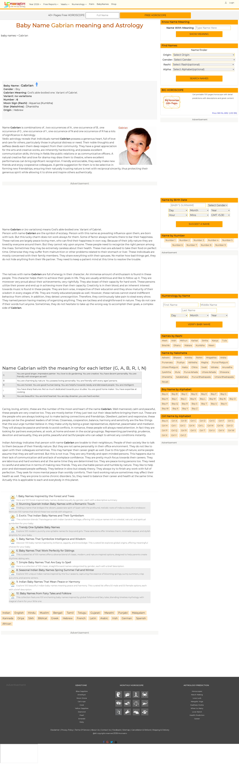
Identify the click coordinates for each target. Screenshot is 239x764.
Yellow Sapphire (81, 708)
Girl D (202, 421)
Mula (177, 372)
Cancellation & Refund (141, 730)
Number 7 (192, 245)
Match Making (197, 695)
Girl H (165, 425)
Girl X (164, 435)
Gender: (167, 59)
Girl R (184, 430)
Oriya (21, 618)
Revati (165, 382)
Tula (224, 340)
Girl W (231, 430)
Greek (55, 618)
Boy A (165, 394)
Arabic (104, 618)
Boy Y (185, 408)
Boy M (212, 399)
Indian (6, 612)
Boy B (175, 394)
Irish (115, 618)
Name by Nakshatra (174, 352)
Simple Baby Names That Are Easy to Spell (45, 562)
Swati (204, 367)
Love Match (197, 712)
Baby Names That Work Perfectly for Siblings (46, 550)
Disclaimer (55, 730)
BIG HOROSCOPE (172, 90)
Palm (91, 4)
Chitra (194, 367)
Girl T (202, 430)
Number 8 (206, 245)
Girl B (183, 421)
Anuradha (227, 367)
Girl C (193, 421)
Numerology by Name (176, 295)
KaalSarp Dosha (197, 705)
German (127, 618)
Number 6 (177, 245)
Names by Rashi (172, 335)
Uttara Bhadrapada (224, 377)
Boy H (165, 399)
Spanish (141, 618)
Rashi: (167, 64)
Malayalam (138, 612)
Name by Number (173, 235)
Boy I (174, 399)
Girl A (174, 421)
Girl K (191, 425)
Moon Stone (82, 698)
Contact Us (106, 730)
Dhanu (177, 345)
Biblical (42, 618)
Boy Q (175, 404)
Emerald (81, 719)
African (6, 623)
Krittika (188, 357)
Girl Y (174, 435)
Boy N (223, 399)
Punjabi (123, 612)
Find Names (169, 45)
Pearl (82, 715)
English (19, 612)
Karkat (194, 340)
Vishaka (214, 367)
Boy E (204, 394)
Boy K (193, 399)
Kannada (7, 618)
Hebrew (18, 110)
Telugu (82, 612)
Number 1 (170, 240)
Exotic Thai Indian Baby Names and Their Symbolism (51, 515)
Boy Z (195, 408)
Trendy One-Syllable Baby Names (39, 527)
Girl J (182, 425)
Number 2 (184, 240)
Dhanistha (32, 106)
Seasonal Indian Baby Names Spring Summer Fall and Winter (56, 570)
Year (34, 4)
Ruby (82, 722)
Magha (204, 362)
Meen (211, 345)
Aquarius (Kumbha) (41, 103)
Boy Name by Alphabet (176, 389)
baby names (8, 35)
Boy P (165, 404)
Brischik (166, 345)
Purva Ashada (191, 372)
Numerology (78, 4)
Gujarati (95, 612)
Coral (82, 705)
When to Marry (197, 708)
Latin (93, 618)
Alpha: (167, 69)
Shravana (224, 372)
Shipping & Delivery (160, 730)
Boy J (183, 399)
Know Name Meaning (175, 21)
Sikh (31, 618)
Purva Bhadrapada (201, 377)
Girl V (221, 430)
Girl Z (183, 435)
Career (197, 719)
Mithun (183, 340)
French (81, 618)
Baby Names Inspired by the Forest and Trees (46, 496)
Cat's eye (82, 701)
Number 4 (213, 240)
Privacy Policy (67, 730)
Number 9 (220, 245)
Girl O (230, 425)
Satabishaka (182, 377)
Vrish (173, 340)
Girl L (201, 425)
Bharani (177, 357)
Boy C (184, 394)
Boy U (214, 404)
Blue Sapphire (82, 691)
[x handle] (111, 742)
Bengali (57, 612)
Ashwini (165, 357)
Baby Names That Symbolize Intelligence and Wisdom (52, 538)
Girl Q (174, 430)
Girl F (221, 421)
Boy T (204, 404)
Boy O (233, 399)
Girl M (210, 425)
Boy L (202, 399)
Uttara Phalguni (170, 367)
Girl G (231, 421)
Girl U (212, 430)
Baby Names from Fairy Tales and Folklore (45, 593)
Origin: (167, 54)
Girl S (193, 430)
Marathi (109, 612)
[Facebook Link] (103, 742)
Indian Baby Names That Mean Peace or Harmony (49, 581)
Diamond (82, 712)
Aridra (223, 357)
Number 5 (227, 240)
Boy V (224, 404)
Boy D (194, 394)
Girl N (220, 425)
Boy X (175, 408)
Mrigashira (211, 357)
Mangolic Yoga (197, 701)
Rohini (199, 357)
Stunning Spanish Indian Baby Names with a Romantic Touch (57, 503)
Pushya (180, 362)
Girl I (174, 425)
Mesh (164, 340)
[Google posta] (107, 742)
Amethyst (82, 695)
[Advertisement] (75, 54)
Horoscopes (197, 691)
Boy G (223, 394)
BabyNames (103, 4)
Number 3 (199, 240)
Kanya (215, 340)
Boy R (185, 404)
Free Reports (49, 4)
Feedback (116, 730)
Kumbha (200, 345)
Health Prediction (197, 715)
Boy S (194, 404)
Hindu (31, 612)
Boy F (213, 394)
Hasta (185, 367)
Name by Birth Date (174, 199)
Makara (188, 345)
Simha (205, 340)
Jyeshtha (166, 372)
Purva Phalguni (220, 362)
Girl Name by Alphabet (176, 416)
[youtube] (116, 742)
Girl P (164, 430)
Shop (113, 4)
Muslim (44, 612)
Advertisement (199, 119)
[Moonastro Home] (14, 3)
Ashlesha (192, 362)
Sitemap (126, 730)
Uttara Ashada (209, 372)
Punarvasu (167, 362)
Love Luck (197, 698)
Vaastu (64, 4)
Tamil (70, 612)
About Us (95, 730)
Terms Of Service (82, 730)
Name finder (199, 49)
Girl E (212, 421)
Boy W (165, 408)
